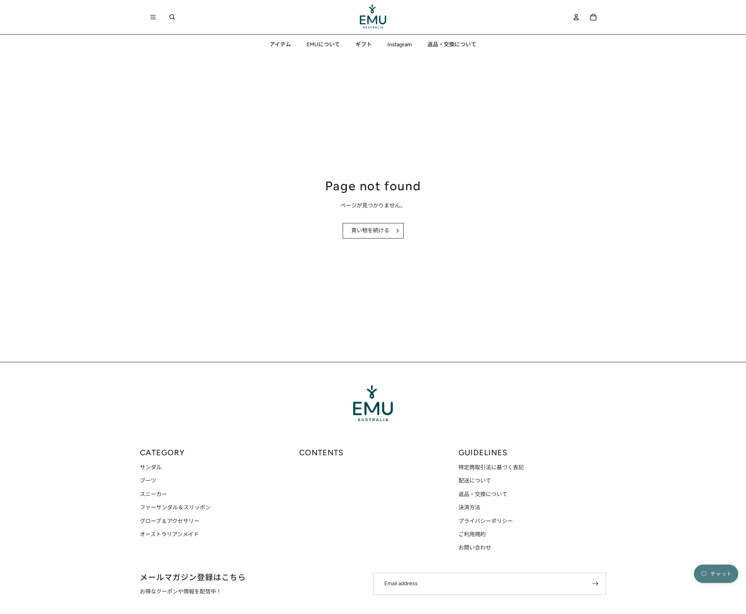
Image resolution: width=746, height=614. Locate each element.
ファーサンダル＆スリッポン (175, 507)
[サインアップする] (595, 583)
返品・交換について (482, 494)
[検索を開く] (172, 17)
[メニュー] (153, 17)
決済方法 (469, 507)
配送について (474, 480)
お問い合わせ (474, 547)
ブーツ (148, 480)
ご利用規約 (472, 534)
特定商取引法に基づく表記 (491, 467)
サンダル (151, 467)
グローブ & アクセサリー (169, 521)
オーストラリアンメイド (169, 534)
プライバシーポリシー (485, 521)
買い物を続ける (370, 230)
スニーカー (153, 494)
